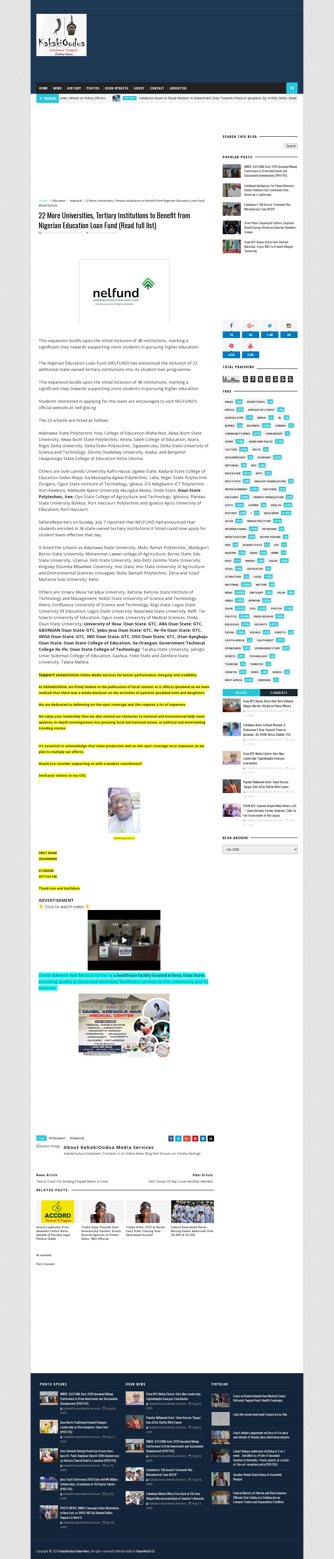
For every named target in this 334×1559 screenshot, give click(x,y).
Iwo (227, 545)
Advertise (178, 88)
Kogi (228, 560)
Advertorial (256, 401)
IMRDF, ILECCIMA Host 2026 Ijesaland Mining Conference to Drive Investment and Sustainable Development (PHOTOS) (270, 171)
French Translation (269, 497)
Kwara (250, 560)
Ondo (229, 600)
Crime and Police (261, 441)
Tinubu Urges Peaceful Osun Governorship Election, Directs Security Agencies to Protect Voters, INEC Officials (101, 1232)
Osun (229, 608)
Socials (255, 632)
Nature (261, 584)
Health (276, 505)
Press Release (263, 616)
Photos (93, 88)
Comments (279, 692)
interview (269, 529)
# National (77, 1138)
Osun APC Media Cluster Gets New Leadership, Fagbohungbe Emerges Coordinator (264, 758)
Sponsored (233, 648)
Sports (230, 656)
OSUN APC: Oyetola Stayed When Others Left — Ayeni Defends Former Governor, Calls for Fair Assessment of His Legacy (270, 810)
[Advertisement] (215, 46)
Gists (229, 505)
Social (229, 632)
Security (260, 624)
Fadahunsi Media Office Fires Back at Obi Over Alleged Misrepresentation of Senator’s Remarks (175, 1496)
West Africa (233, 680)
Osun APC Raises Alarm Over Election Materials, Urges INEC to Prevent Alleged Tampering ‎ (268, 246)
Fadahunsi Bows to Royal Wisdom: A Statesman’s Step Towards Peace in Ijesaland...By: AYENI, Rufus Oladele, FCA (179, 98)
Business (253, 425)
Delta (256, 449)
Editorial (232, 465)
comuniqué (274, 433)
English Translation (270, 481)
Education (59, 201)
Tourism (231, 664)
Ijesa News (271, 513)
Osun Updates (117, 88)
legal (229, 568)
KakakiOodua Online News (75, 1551)
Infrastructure (259, 521)
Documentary (235, 457)
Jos (276, 545)
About (139, 88)
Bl (279, 417)
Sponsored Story (267, 648)
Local (258, 576)
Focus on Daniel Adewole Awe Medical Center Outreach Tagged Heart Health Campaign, (259, 1398)
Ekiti (259, 473)
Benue (261, 417)
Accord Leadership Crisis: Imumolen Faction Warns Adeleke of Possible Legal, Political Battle (53, 1232)
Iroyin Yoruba (270, 537)
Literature (233, 576)
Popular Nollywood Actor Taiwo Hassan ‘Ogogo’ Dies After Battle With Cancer (266, 784)
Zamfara (264, 680)
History (74, 88)
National (76, 201)
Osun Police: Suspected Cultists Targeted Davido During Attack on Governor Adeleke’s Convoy (270, 227)
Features (85, 98)
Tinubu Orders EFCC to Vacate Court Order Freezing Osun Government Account (145, 1231)
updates (231, 672)
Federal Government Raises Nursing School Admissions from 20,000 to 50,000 (192, 1231)
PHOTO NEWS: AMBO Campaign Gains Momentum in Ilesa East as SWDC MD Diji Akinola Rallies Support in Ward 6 (89, 1512)
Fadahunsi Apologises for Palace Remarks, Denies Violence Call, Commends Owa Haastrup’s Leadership (269, 190)
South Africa (234, 640)
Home (43, 88)
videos (277, 672)
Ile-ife (229, 521)
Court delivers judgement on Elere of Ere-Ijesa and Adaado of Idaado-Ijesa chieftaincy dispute (261, 1435)
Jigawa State (252, 545)
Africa (229, 409)
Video (255, 672)
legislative (255, 568)
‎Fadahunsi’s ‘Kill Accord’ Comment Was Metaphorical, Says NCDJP (267, 206)
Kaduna (230, 552)
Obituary (256, 592)
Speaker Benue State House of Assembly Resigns (257, 1476)
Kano (253, 552)
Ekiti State (233, 481)
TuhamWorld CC (145, 1551)
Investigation (235, 537)
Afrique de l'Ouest (261, 409)
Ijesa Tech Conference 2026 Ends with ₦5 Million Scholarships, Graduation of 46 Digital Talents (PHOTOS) (88, 1484)
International (236, 529)
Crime (229, 441)
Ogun (281, 592)
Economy (264, 457)
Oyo (252, 608)
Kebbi (274, 552)
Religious (232, 624)
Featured (270, 489)
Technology (258, 656)
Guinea (253, 505)
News (57, 88)
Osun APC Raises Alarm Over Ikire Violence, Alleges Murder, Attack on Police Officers (268, 703)
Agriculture (234, 417)
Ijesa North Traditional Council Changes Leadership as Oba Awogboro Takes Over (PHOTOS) (84, 1427)
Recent (241, 692)
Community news (237, 433)
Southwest (265, 640)
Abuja (229, 401)
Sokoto (280, 632)
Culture (231, 449)
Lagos (273, 560)
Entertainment (236, 489)
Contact (157, 88)
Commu (280, 425)
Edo (253, 465)
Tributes (256, 664)
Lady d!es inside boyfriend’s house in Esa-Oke (260, 1414)
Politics (231, 616)
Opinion (254, 600)
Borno (229, 425)
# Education (57, 1138)
